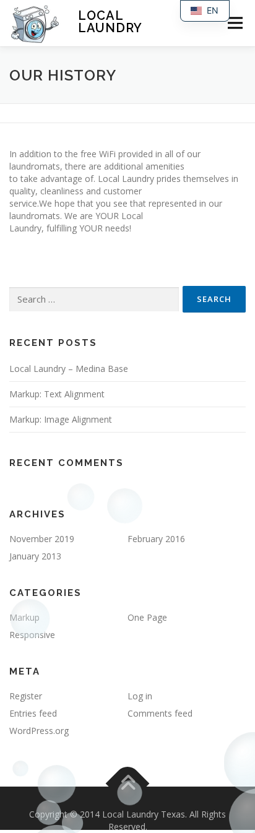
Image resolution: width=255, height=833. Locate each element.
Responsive (32, 635)
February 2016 (156, 539)
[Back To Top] (128, 784)
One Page (147, 617)
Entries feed (33, 713)
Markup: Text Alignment (57, 394)
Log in (139, 696)
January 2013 (35, 556)
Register (25, 696)
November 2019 (41, 539)
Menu (235, 23)
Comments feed (159, 713)
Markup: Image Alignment (60, 419)
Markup (24, 617)
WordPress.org (39, 730)
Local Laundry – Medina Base (68, 368)
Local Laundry (110, 21)
